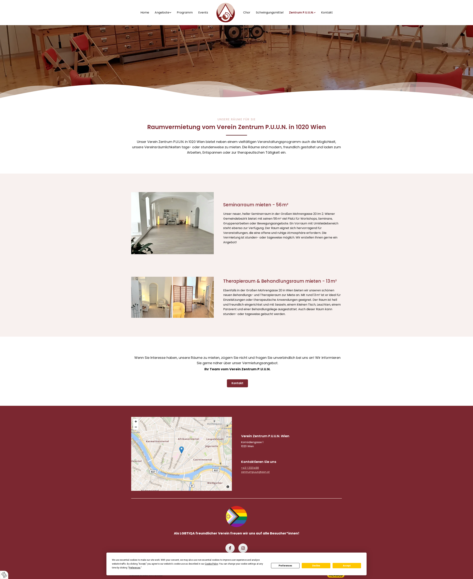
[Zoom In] (136, 421)
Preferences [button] (134, 567)
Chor (246, 12)
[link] (163, 12)
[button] (237, 383)
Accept (347, 565)
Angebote (162, 12)
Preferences (285, 565)
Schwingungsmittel (269, 12)
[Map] (181, 454)
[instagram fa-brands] (243, 548)
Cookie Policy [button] (211, 564)
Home (144, 12)
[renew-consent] (4, 575)
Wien (265, 436)
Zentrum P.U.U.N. (301, 12)
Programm (185, 12)
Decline (316, 565)
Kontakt (327, 12)
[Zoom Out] (136, 427)
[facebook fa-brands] (230, 548)
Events (203, 12)
